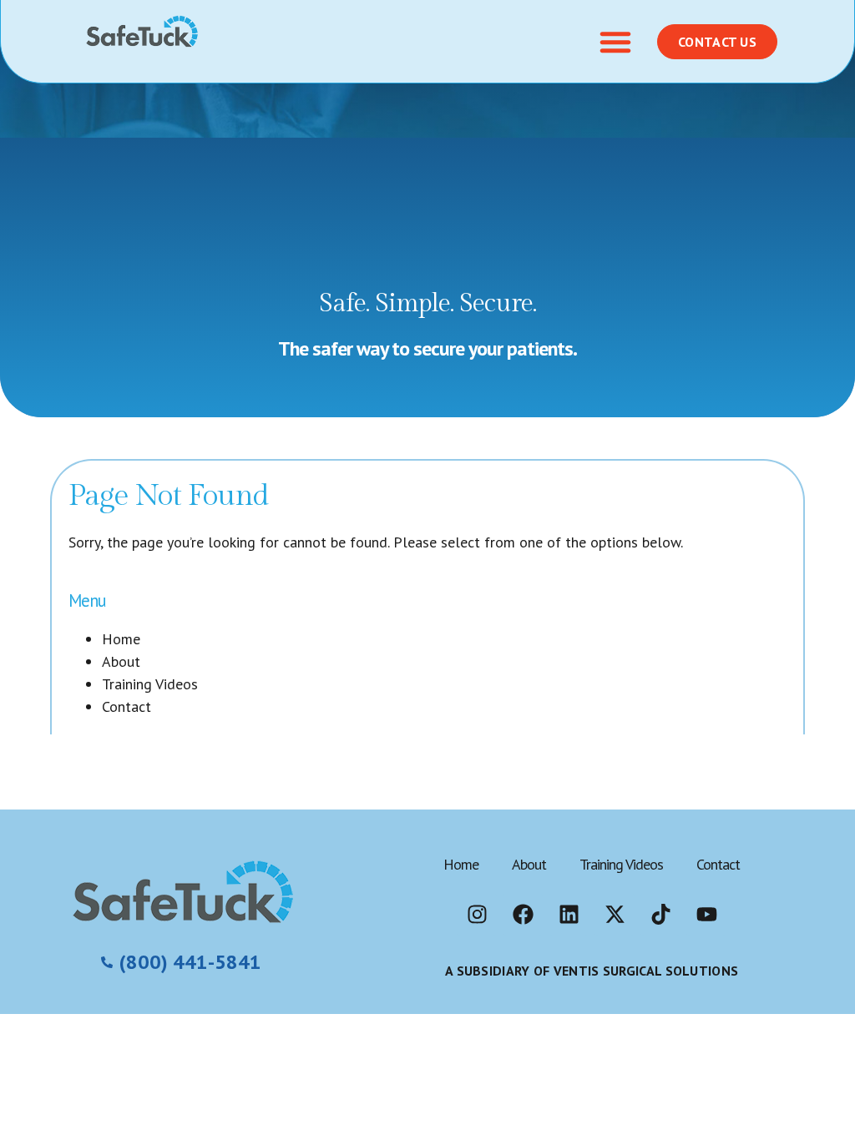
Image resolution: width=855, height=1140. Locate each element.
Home (121, 638)
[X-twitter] (614, 915)
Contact (126, 706)
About (121, 661)
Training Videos (150, 684)
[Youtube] (706, 915)
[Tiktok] (660, 915)
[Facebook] (523, 915)
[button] (615, 42)
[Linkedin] (568, 915)
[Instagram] (477, 915)
